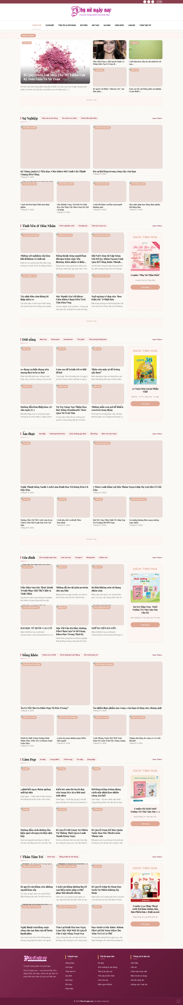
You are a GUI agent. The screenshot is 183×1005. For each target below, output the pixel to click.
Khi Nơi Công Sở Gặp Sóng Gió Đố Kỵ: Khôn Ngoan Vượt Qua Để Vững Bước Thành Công (107, 258)
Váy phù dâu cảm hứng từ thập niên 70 (35, 298)
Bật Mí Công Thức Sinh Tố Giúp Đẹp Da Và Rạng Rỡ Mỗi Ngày (109, 521)
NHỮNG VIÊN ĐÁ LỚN (104, 628)
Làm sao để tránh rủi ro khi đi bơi (71, 371)
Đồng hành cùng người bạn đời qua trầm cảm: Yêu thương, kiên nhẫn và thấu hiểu (71, 258)
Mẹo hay (43, 339)
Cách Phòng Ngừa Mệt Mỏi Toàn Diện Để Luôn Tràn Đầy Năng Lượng (109, 739)
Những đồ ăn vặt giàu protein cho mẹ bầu (72, 589)
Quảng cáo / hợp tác (139, 984)
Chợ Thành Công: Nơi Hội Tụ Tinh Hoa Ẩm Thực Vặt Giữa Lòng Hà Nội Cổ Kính (73, 207)
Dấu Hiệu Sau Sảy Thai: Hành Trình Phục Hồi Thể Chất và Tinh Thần (37, 590)
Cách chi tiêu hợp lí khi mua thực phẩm (35, 205)
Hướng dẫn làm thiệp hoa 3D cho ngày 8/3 (36, 408)
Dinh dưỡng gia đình (77, 434)
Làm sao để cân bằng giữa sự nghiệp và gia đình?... (145, 90)
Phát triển (69, 989)
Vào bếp (42, 434)
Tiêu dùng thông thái (97, 339)
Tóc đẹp (80, 759)
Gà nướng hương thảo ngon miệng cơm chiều (144, 521)
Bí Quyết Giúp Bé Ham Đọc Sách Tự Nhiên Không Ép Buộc (107, 889)
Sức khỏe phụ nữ (91, 655)
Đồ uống (94, 434)
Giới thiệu (134, 963)
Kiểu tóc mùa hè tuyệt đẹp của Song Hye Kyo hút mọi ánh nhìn (70, 792)
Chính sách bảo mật (139, 971)
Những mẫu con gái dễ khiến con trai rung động (107, 408)
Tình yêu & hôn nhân (106, 976)
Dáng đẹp (91, 759)
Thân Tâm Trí (32, 857)
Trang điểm (54, 759)
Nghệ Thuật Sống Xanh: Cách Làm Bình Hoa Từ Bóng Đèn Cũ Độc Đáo (54, 488)
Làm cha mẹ (66, 557)
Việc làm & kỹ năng (50, 118)
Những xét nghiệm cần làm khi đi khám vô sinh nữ (35, 257)
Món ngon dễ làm (105, 984)
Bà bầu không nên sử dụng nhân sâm (106, 589)
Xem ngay (145, 287)
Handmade (68, 339)
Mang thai (91, 557)
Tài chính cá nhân (69, 118)
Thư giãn (81, 339)
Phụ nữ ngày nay (86, 1001)
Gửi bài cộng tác (137, 980)
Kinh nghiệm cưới (67, 226)
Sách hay (51, 857)
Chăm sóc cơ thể (49, 655)
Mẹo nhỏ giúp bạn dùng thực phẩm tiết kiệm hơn (144, 205)
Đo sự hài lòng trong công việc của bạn (114, 171)
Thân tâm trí (145, 25)
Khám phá (55, 339)
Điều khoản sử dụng (139, 976)
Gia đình (107, 25)
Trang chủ (36, 25)
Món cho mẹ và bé (109, 434)
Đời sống (84, 25)
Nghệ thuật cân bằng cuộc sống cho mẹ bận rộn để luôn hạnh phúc (36, 930)
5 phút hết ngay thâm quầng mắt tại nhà (36, 791)
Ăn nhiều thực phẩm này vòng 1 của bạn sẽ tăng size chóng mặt (127, 707)
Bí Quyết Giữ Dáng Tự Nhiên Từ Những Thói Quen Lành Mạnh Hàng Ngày (72, 833)
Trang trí (78, 557)
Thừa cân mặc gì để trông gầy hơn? (106, 371)
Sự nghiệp (50, 25)
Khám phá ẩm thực (57, 434)
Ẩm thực (95, 25)
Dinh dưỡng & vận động (70, 655)
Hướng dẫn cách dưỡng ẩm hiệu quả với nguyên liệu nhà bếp (36, 833)
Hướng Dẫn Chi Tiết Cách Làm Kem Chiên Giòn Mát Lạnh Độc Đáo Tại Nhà (36, 522)
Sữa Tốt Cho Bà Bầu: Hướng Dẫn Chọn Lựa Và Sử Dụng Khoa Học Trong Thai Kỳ (71, 631)
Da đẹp (43, 759)
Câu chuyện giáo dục (48, 557)
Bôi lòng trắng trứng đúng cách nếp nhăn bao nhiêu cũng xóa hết (106, 792)
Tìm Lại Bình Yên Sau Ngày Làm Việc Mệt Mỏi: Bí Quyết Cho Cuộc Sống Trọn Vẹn (71, 930)
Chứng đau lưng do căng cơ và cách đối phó (144, 739)
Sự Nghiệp (30, 118)
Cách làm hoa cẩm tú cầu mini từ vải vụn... (145, 62)
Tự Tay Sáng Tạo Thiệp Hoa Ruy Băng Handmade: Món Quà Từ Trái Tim (71, 410)
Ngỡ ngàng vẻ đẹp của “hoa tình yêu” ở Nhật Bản (107, 298)
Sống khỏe (119, 25)
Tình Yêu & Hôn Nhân (67, 25)
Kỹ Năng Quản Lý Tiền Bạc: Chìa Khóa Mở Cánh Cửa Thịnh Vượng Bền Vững (53, 173)
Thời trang (67, 759)
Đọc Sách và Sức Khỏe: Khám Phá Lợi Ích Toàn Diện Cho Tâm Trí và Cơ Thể (107, 930)
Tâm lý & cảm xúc (99, 226)
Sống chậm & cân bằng (68, 857)
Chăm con (103, 557)
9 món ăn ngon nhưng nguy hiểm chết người (71, 739)
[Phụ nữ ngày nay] (91, 16)
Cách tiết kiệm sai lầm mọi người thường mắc (107, 205)
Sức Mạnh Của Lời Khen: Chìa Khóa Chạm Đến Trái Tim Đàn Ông (70, 299)
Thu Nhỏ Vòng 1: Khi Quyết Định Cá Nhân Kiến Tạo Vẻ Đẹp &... (108, 62)
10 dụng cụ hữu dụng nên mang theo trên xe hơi (35, 371)
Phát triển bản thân (89, 118)
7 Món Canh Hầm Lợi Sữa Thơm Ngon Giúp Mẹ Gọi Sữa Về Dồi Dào (127, 488)
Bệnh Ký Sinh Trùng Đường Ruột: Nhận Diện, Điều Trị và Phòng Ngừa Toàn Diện (36, 741)
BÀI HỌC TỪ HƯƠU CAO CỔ (36, 628)
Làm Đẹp (29, 759)
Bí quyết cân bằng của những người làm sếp (37, 888)
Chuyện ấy (82, 226)
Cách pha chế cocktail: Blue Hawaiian (69, 521)
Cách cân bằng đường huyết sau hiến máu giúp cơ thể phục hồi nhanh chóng (71, 889)
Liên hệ (134, 967)
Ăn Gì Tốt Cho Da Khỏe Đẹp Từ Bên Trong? (44, 707)
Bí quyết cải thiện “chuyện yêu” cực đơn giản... (108, 90)
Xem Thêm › (157, 118)
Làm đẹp (131, 25)
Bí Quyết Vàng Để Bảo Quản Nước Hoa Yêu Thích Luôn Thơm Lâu (107, 833)
